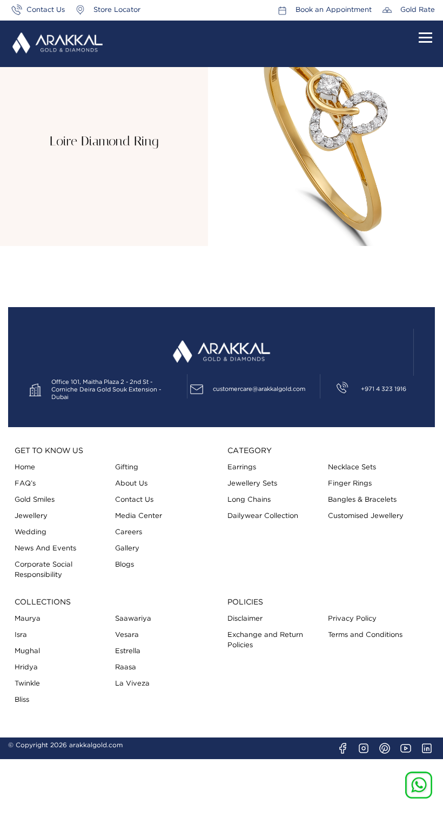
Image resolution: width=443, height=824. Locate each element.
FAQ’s (25, 483)
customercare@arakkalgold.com (259, 389)
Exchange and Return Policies (265, 640)
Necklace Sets (352, 467)
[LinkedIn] (427, 748)
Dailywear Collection (262, 516)
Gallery (127, 548)
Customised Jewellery (366, 516)
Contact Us (45, 10)
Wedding (30, 532)
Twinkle (27, 683)
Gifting (126, 467)
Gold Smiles (35, 499)
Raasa (125, 667)
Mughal (27, 651)
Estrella (127, 651)
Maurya (28, 618)
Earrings (241, 467)
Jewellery (31, 516)
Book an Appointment (334, 10)
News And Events (45, 548)
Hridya (26, 667)
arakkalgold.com (96, 745)
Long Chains (249, 499)
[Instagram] (363, 748)
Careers (128, 532)
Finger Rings (350, 483)
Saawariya (133, 618)
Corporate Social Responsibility (43, 570)
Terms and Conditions (365, 635)
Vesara (127, 635)
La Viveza (132, 683)
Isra (21, 635)
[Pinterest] (385, 748)
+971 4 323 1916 (383, 389)
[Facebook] (342, 748)
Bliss (22, 699)
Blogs (124, 564)
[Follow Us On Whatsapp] (418, 785)
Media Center (138, 516)
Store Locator (116, 10)
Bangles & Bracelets (362, 499)
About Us (131, 483)
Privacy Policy (352, 618)
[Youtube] (406, 748)
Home (25, 467)
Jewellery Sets (252, 483)
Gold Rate (417, 10)
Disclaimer (245, 618)
